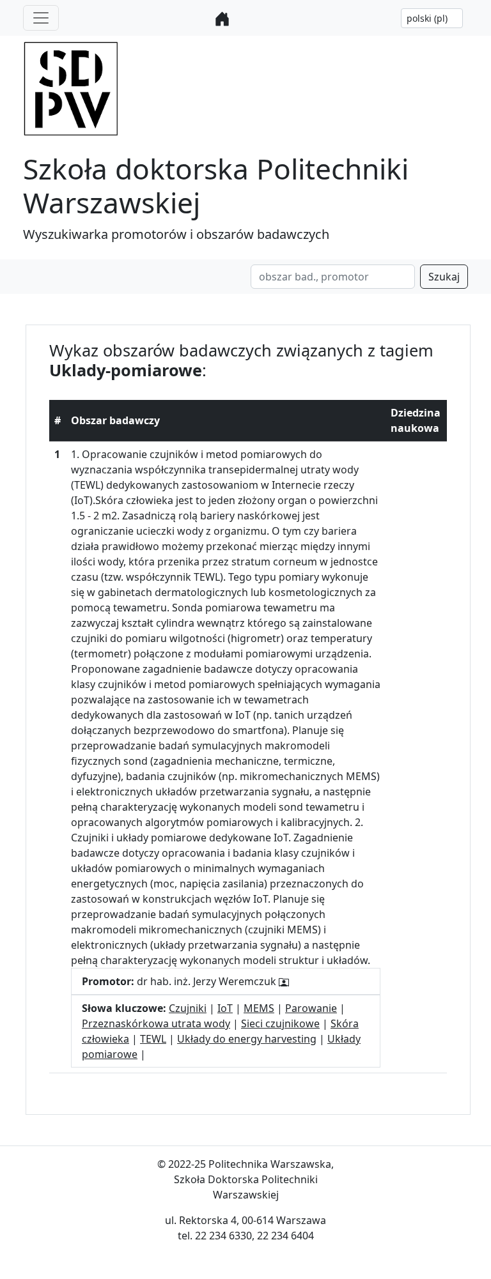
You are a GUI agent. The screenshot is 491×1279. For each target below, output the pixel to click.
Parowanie (311, 1008)
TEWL (153, 1039)
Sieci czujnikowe (280, 1023)
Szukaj (444, 277)
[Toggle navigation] (41, 18)
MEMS (259, 1008)
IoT (225, 1008)
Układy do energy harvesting (246, 1039)
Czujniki (188, 1008)
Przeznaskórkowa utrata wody (156, 1023)
